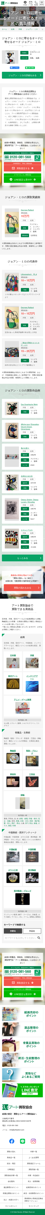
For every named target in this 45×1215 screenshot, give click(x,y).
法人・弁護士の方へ (11, 1199)
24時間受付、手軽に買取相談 (22, 163)
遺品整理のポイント (11, 1187)
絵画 (37, 58)
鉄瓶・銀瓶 (23, 818)
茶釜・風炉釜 (35, 821)
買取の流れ (11, 1151)
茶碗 (17, 821)
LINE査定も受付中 (23, 179)
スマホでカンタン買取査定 (22, 175)
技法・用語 (11, 1163)
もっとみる (22, 557)
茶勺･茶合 (29, 823)
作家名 (13, 930)
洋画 (32, 58)
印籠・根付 (33, 818)
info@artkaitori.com (16, 1130)
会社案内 (11, 1181)
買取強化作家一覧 (11, 1175)
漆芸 (10, 825)
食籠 (35, 823)
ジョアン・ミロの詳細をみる (23, 75)
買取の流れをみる (22, 587)
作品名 (32, 930)
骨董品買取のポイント (11, 1193)
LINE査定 (11, 1169)
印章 (14, 825)
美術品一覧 (11, 1157)
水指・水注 (24, 821)
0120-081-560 (12, 1125)
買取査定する (23, 168)
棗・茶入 (7, 823)
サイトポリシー (11, 1206)
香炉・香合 (16, 823)
